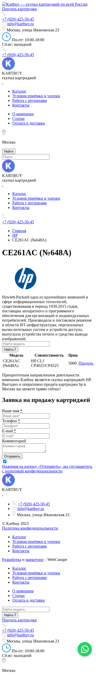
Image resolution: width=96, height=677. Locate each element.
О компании (23, 114)
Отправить (12, 456)
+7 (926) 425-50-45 (18, 19)
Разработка (11, 559)
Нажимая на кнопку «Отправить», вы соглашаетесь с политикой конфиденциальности (47, 468)
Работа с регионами (29, 100)
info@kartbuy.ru (20, 24)
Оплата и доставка (28, 123)
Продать (86, 363)
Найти (8, 151)
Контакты (20, 105)
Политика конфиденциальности (30, 528)
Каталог (19, 91)
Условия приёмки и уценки (36, 96)
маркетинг (35, 559)
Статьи (18, 118)
